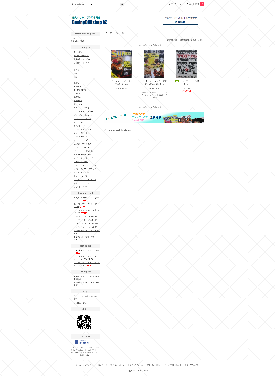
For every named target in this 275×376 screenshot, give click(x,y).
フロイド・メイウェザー (83, 111)
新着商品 (77, 97)
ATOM (196, 365)
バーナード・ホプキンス (83, 151)
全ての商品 (78, 52)
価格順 (193, 40)
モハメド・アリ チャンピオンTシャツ (86, 205)
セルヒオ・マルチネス (82, 144)
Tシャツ (77, 66)
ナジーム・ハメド (81, 176)
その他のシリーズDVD (82, 63)
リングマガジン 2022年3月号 (86, 223)
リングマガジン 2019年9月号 (86, 216)
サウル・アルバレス (81, 147)
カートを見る (196, 4)
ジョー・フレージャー (82, 133)
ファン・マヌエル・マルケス (85, 169)
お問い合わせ (85, 355)
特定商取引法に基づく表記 (178, 365)
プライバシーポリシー (117, 365)
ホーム (78, 365)
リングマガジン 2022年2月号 (86, 227)
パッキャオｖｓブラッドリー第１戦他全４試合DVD (154, 83)
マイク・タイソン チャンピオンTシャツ (87, 199)
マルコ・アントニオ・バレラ (85, 179)
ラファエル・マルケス (82, 172)
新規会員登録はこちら (79, 41)
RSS (191, 365)
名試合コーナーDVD (81, 55)
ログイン (74, 38)
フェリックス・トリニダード (85, 158)
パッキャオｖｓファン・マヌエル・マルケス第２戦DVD (86, 257)
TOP (105, 33)
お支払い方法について (136, 365)
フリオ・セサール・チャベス (85, 165)
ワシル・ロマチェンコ (82, 118)
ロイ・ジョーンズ (117, 33)
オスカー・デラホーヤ (82, 154)
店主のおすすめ (80, 104)
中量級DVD (78, 86)
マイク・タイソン (81, 122)
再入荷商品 (78, 100)
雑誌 (75, 73)
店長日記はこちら (81, 303)
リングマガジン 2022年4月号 (86, 220)
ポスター (77, 70)
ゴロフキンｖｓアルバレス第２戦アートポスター (87, 264)
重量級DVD (78, 83)
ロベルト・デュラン (81, 136)
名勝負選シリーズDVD (82, 59)
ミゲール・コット (81, 161)
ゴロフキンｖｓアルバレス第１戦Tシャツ (87, 211)
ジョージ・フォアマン (82, 129)
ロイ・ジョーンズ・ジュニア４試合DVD (121, 83)
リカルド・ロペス (81, 187)
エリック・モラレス (81, 183)
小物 (75, 77)
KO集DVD (77, 93)
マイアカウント (177, 4)
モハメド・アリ (80, 126)
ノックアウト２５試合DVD (189, 83)
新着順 (200, 40)
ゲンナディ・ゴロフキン (83, 115)
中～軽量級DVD (80, 90)
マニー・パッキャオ (81, 108)
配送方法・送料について (156, 365)
